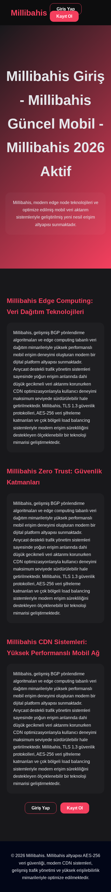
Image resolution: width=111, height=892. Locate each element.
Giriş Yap (66, 9)
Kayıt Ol (64, 16)
